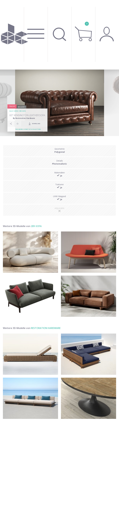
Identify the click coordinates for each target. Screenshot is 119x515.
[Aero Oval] (88, 398)
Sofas (16, 111)
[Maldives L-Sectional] (88, 354)
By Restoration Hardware (24, 118)
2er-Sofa (22, 111)
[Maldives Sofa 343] (30, 398)
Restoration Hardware (46, 328)
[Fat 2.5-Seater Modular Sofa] (30, 252)
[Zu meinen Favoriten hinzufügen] (18, 124)
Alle (11, 111)
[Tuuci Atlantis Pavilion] (30, 354)
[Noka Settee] (88, 296)
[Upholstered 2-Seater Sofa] (30, 296)
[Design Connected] (14, 35)
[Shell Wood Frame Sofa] (88, 252)
